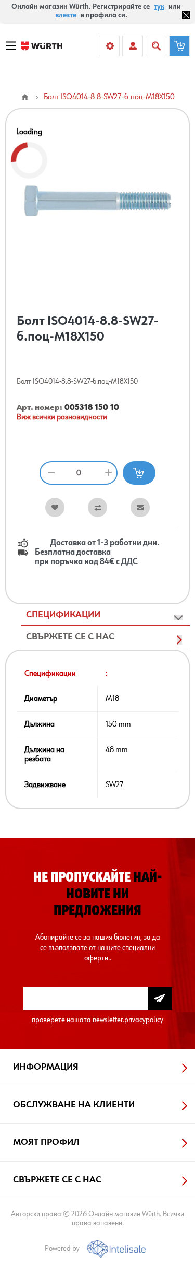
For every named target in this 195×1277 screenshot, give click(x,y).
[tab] (105, 615)
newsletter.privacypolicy (128, 1020)
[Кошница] (179, 46)
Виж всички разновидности (62, 417)
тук (159, 6)
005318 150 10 (91, 408)
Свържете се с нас (70, 636)
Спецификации (63, 614)
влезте (65, 15)
